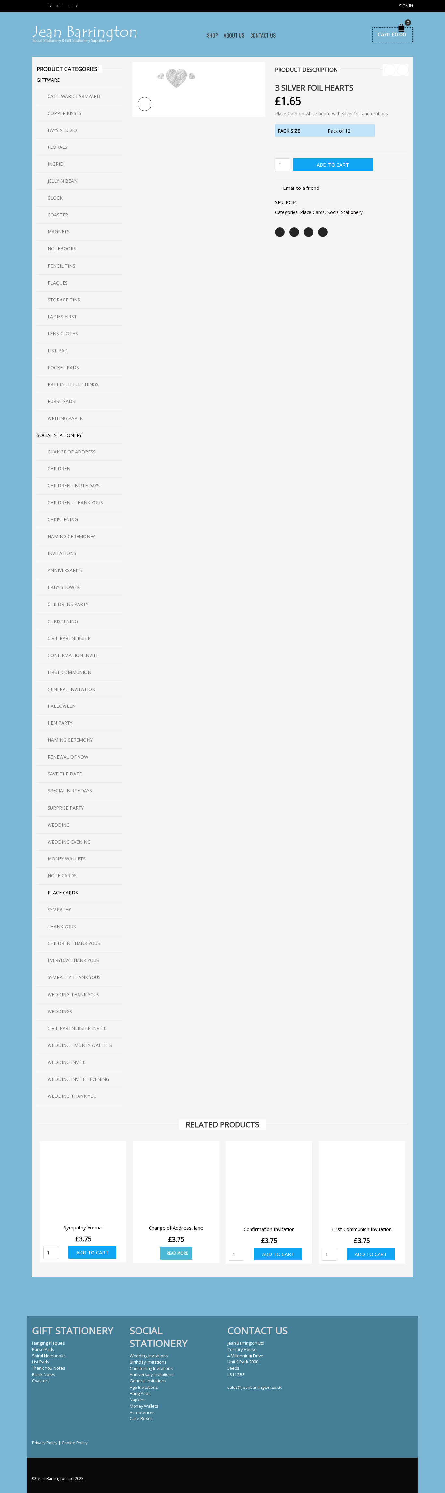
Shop (212, 35)
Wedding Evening (69, 842)
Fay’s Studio (62, 130)
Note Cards (62, 875)
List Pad (58, 350)
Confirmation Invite (73, 655)
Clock (55, 198)
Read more (177, 1253)
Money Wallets (67, 859)
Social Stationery (345, 212)
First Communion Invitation (362, 1229)
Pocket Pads (63, 367)
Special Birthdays (70, 791)
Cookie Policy (74, 1442)
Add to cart (333, 164)
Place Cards (312, 212)
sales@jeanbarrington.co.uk (254, 1387)
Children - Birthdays (74, 485)
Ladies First (62, 317)
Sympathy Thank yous (74, 977)
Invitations (62, 553)
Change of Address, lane (176, 1227)
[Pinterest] (308, 232)
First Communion (69, 672)
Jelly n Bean (63, 181)
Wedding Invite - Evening (78, 1079)
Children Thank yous (74, 943)
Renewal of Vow (68, 757)
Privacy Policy (44, 1442)
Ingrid (56, 164)
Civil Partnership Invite (77, 1028)
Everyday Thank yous (73, 960)
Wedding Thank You (72, 1096)
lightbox (145, 104)
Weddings (60, 1011)
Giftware (48, 80)
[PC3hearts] (199, 88)
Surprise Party (66, 808)
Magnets (59, 232)
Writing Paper (65, 418)
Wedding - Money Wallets (80, 1045)
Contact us (263, 35)
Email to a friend (301, 188)
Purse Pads (61, 401)
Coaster (58, 215)
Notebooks (62, 248)
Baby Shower (64, 587)
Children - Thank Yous (75, 502)
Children (59, 469)
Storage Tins (64, 300)
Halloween (62, 706)
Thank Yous (62, 926)
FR (49, 5)
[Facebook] (294, 232)
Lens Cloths (63, 333)
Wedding (59, 825)
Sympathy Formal (83, 1227)
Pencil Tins (61, 266)
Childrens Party (68, 604)
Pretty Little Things (73, 384)
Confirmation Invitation (269, 1229)
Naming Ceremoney (71, 536)
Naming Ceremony (70, 740)
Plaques (58, 283)
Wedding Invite (66, 1062)
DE (57, 5)
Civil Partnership (69, 638)
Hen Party (60, 723)
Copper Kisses (64, 113)
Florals (57, 147)
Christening (63, 519)
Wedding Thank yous (73, 994)
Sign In (406, 5)
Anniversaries (65, 570)
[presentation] (36, 1191)
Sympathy (59, 909)
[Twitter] (280, 232)
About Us (234, 35)
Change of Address (72, 452)
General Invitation (71, 689)
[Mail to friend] (323, 232)
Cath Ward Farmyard (74, 96)
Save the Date (65, 774)
